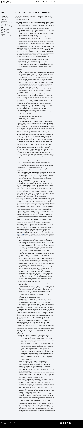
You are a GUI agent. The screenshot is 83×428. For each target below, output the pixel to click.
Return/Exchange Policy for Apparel (7, 30)
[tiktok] (67, 423)
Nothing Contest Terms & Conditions (7, 18)
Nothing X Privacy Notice (7, 35)
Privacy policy (4, 423)
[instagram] (61, 423)
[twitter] (65, 423)
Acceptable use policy (24, 423)
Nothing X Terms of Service (6, 33)
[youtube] (63, 423)
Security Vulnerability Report (6, 27)
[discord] (70, 423)
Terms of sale (13, 423)
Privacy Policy (4, 16)
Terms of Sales (4, 21)
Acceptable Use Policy (6, 22)
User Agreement (5, 24)
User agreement (35, 423)
